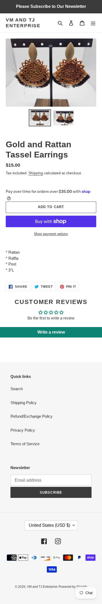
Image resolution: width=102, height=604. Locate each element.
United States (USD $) (49, 525)
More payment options (51, 234)
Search (16, 389)
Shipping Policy (23, 402)
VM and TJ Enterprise (23, 22)
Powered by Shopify (73, 587)
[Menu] (93, 23)
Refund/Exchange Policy (31, 416)
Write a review (51, 332)
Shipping (36, 173)
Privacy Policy (22, 430)
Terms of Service (24, 444)
